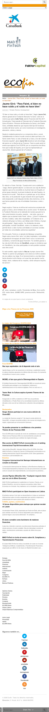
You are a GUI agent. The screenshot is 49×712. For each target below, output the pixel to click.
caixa (6, 290)
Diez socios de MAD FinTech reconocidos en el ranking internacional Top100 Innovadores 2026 (23, 444)
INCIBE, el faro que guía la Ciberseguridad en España (23, 379)
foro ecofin (41, 290)
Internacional (6, 566)
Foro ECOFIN (6, 560)
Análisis (4, 568)
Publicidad (5, 595)
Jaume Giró (42, 114)
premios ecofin (30, 292)
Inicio (4, 98)
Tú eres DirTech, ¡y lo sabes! (36, 302)
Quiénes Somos (7, 591)
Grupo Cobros (6, 607)
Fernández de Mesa (29, 290)
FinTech (4, 579)
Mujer (4, 573)
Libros (4, 581)
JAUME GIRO (19, 292)
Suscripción (6, 593)
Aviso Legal (6, 617)
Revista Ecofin (6, 603)
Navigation (23, 95)
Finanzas (5, 564)
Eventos (4, 599)
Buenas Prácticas (7, 583)
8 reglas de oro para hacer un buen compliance (18, 299)
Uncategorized (25, 110)
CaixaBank (25, 243)
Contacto (5, 601)
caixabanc (12, 290)
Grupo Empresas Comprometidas (12, 609)
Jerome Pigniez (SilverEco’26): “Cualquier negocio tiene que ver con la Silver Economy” (24, 477)
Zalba (4, 294)
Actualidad (5, 562)
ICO (3, 292)
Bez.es (26, 251)
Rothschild (40, 292)
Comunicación (6, 570)
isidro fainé (10, 292)
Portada (12, 110)
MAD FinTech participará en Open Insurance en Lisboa (23, 491)
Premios (17, 110)
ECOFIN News (6, 605)
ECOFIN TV (6, 577)
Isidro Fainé (19, 119)
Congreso (5, 575)
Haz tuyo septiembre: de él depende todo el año (21, 366)
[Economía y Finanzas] (18, 89)
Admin (4, 621)
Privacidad (5, 619)
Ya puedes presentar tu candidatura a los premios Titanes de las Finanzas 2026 (21, 428)
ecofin (19, 290)
